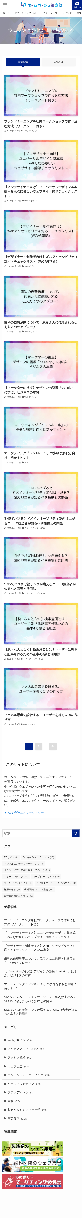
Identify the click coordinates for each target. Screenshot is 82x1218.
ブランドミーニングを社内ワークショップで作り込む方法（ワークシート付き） (40, 922)
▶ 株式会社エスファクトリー (24, 812)
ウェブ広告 (18, 1066)
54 (53, 746)
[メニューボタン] (5, 5)
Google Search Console (38, 857)
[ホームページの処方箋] (41, 5)
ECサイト (11, 857)
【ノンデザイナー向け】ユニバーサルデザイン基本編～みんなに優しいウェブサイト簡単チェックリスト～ (40, 935)
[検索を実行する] (76, 833)
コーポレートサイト (46, 876)
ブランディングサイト (18, 883)
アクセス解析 (20, 1057)
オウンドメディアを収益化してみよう (27, 870)
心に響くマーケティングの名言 (56, 883)
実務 (14, 1101)
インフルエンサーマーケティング (24, 863)
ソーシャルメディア (24, 1083)
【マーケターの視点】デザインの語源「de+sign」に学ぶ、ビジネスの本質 (40, 973)
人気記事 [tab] (59, 61)
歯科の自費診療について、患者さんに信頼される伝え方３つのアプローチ (40, 960)
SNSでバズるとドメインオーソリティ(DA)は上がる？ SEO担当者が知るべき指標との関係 (40, 999)
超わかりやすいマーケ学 (27, 1109)
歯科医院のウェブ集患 (38, 889)
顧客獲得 (17, 1118)
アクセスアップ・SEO (26, 1048)
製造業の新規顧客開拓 (18, 895)
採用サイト (12, 889)
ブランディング (20, 1092)
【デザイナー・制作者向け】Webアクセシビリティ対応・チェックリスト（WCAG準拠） (40, 947)
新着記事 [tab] (23, 61)
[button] (39, 39)
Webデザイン (20, 1040)
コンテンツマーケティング (29, 1075)
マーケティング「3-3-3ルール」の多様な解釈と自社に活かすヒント (40, 986)
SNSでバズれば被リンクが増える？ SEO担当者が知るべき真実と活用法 (40, 1012)
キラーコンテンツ (16, 876)
